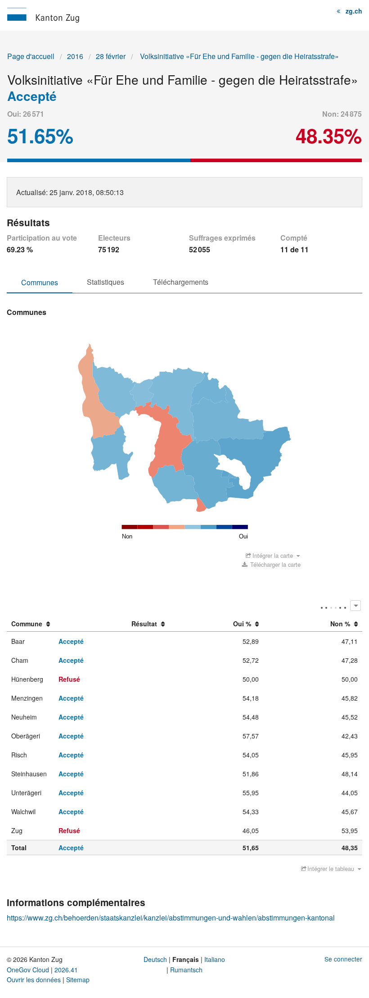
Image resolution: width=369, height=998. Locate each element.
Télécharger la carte (274, 564)
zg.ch (354, 10)
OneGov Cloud (28, 969)
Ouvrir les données (34, 979)
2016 (75, 56)
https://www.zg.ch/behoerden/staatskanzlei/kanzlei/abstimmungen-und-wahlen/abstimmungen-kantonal (171, 917)
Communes (39, 282)
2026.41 (66, 969)
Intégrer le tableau (330, 868)
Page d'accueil (30, 56)
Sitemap (78, 979)
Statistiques (105, 282)
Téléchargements (180, 282)
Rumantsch (186, 969)
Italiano (214, 959)
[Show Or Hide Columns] (355, 605)
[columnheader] (30, 624)
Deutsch (155, 959)
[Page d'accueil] (43, 14)
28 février (111, 56)
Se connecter (343, 958)
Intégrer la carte (272, 555)
